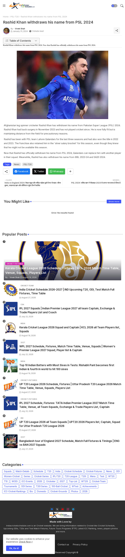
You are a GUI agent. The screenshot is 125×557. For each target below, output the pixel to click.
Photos (74, 491)
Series (27, 476)
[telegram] (73, 509)
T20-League (71, 476)
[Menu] (4, 6)
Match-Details (22, 471)
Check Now (25, 541)
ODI (118, 471)
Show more (114, 201)
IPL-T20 (57, 476)
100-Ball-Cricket (60, 486)
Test (102, 476)
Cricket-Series (41, 476)
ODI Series (26, 486)
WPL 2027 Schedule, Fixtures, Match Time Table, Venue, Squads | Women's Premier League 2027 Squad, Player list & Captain (67, 348)
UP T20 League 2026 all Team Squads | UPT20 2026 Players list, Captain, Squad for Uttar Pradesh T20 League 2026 (69, 423)
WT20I (84, 481)
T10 (6, 481)
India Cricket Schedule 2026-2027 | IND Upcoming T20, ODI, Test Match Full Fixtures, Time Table (66, 291)
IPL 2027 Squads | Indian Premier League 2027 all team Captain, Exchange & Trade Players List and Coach (67, 310)
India (57, 471)
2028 (85, 491)
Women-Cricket (12, 476)
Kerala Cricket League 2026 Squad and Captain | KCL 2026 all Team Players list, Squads (69, 329)
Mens (93, 476)
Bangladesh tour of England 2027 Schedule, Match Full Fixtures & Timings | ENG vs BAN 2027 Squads (69, 442)
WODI (15, 481)
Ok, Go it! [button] (14, 548)
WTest (75, 486)
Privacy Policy (80, 544)
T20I (83, 476)
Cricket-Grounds (58, 491)
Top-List (73, 481)
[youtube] (62, 509)
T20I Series (42, 486)
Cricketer (50, 481)
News (16, 164)
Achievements (89, 486)
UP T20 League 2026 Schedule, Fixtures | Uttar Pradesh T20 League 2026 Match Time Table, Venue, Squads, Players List (70, 386)
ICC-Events (27, 481)
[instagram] (68, 509)
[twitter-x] (57, 509)
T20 (49, 471)
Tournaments (10, 486)
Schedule (38, 471)
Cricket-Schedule (73, 471)
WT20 (111, 476)
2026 (39, 481)
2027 (62, 481)
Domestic (41, 491)
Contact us (63, 544)
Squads (8, 471)
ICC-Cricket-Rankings (15, 491)
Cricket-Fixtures (94, 471)
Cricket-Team (99, 481)
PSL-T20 (15, 16)
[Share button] (70, 171)
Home (6, 16)
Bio (31, 491)
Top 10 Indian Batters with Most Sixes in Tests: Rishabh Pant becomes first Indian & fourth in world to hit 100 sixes (66, 367)
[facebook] (52, 509)
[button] (114, 5)
